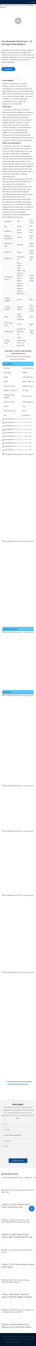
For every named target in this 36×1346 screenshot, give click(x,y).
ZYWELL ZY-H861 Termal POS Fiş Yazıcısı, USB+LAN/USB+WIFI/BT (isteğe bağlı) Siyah (18, 1235)
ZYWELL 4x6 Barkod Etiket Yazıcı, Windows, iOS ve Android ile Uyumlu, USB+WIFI (16, 1325)
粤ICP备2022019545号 (13, 1342)
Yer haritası (26, 1342)
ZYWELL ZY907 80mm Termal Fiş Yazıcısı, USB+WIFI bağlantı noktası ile (17, 1295)
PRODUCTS (28, 1177)
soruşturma (8, 69)
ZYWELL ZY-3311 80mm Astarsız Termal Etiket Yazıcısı (18, 1265)
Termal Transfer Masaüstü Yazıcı (12, 1177)
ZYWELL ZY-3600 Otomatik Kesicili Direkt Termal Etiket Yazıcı (16, 1205)
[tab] (18, 77)
